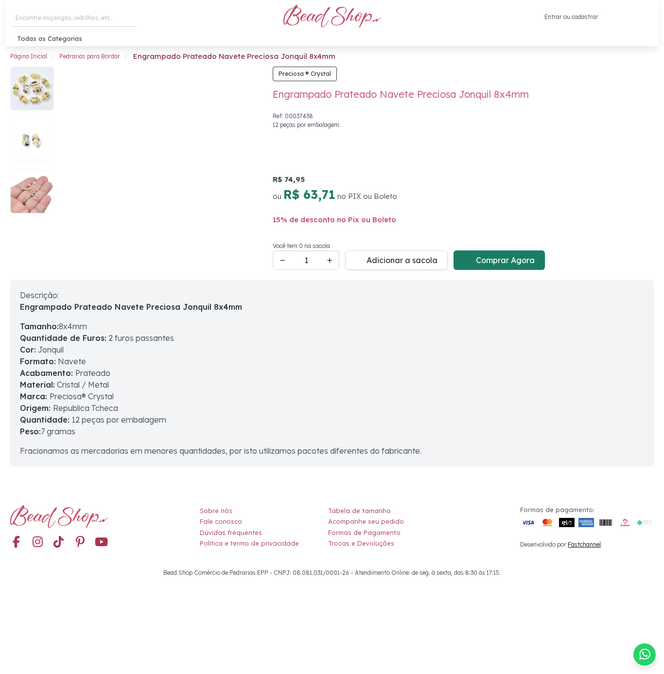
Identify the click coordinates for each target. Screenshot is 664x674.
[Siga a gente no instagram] (37, 543)
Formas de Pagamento (364, 532)
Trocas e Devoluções (361, 543)
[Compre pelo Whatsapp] (644, 654)
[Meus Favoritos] (624, 17)
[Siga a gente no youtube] (101, 543)
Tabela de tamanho (359, 510)
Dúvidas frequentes (231, 532)
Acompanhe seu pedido (366, 521)
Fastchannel (584, 544)
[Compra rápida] (606, 17)
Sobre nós (216, 510)
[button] (646, 17)
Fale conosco (221, 521)
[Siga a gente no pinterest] (80, 543)
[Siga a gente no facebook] (16, 543)
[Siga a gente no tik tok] (59, 543)
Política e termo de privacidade (249, 543)
